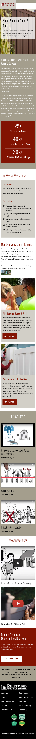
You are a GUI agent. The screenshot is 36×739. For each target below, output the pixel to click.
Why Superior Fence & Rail (14, 313)
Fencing (4, 697)
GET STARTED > (9, 336)
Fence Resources (7, 701)
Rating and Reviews (26, 697)
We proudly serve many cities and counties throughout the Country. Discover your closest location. (18, 673)
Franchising (23, 710)
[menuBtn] (33, 5)
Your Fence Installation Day (14, 379)
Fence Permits (7, 490)
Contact (4, 706)
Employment (23, 693)
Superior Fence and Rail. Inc (10, 733)
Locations (4, 693)
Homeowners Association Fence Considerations (15, 452)
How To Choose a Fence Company (16, 583)
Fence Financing (25, 706)
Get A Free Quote (7, 710)
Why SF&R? (23, 701)
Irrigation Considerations (12, 527)
